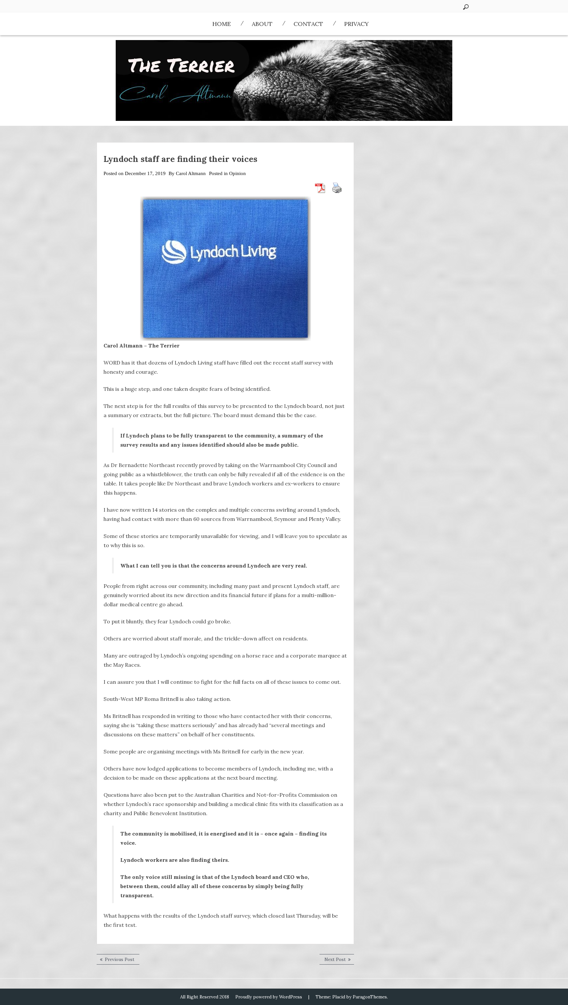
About (262, 24)
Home (221, 24)
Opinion (237, 173)
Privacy (356, 24)
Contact (308, 24)
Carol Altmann (191, 173)
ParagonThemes (370, 997)
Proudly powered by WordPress (268, 997)
